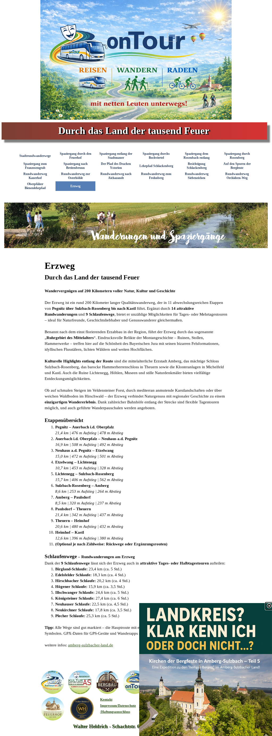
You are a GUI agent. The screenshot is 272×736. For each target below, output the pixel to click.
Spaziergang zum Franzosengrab (35, 166)
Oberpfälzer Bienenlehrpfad (35, 186)
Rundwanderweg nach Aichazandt (115, 176)
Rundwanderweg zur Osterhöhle (75, 176)
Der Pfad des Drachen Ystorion (116, 166)
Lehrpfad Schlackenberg (156, 166)
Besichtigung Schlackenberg (197, 166)
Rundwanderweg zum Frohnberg (156, 176)
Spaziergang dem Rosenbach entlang (197, 156)
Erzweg (75, 186)
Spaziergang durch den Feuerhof (75, 156)
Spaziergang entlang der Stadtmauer (115, 156)
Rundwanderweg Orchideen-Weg (237, 176)
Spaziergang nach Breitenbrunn (75, 166)
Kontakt (106, 699)
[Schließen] (269, 606)
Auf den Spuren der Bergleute (237, 166)
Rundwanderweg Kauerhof (35, 176)
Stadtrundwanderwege (35, 156)
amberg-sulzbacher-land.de (90, 645)
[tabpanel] (136, 453)
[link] (205, 669)
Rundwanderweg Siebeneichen (197, 176)
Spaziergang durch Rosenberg (237, 156)
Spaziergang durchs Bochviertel (156, 156)
